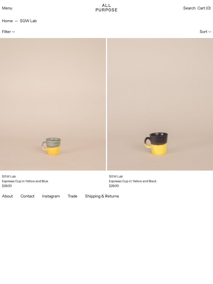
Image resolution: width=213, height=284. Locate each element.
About (7, 196)
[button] (189, 8)
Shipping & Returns (102, 196)
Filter (6, 31)
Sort (203, 31)
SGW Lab (28, 20)
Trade (72, 196)
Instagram (51, 196)
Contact (27, 196)
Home (7, 20)
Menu (7, 8)
